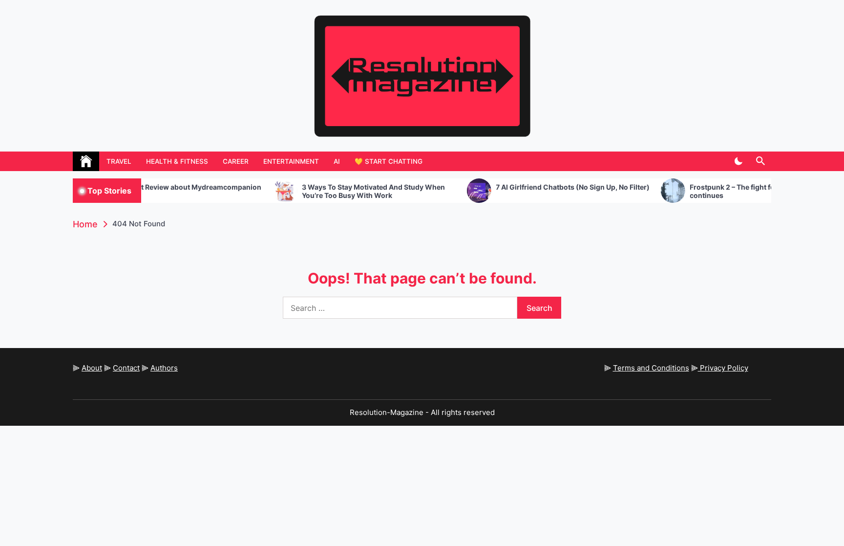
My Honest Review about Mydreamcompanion (168, 187)
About (92, 367)
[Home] (86, 161)
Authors (164, 367)
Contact (126, 367)
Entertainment (291, 161)
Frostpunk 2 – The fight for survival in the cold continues (750, 191)
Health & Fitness (177, 161)
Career (236, 161)
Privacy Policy (723, 367)
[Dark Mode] (738, 161)
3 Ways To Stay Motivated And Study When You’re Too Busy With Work (357, 191)
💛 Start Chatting (388, 161)
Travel (118, 161)
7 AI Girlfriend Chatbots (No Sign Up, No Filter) (556, 187)
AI (337, 161)
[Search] (760, 161)
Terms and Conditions (651, 367)
